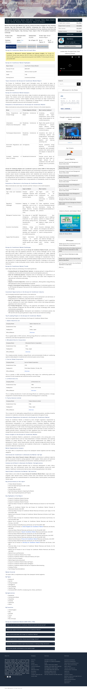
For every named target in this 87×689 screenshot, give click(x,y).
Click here (32, 332)
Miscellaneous (67, 681)
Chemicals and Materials (70, 661)
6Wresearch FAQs (35, 669)
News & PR (44, 3)
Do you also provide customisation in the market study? (21, 648)
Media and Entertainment (70, 679)
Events (63, 3)
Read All (61, 267)
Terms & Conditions (35, 666)
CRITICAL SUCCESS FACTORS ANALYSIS (53, 674)
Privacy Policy (34, 664)
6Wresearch (10, 688)
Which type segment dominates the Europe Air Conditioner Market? (24, 629)
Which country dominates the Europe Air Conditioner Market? (22, 634)
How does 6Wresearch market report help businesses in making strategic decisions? (28, 643)
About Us (20, 3)
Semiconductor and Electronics (71, 663)
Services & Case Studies (34, 3)
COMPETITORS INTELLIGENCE (51, 664)
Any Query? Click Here (70, 46)
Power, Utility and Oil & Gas (70, 664)
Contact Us (79, 3)
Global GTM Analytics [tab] (42, 46)
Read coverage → (70, 108)
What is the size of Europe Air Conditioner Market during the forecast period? (26, 625)
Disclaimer (33, 671)
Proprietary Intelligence (54, 3)
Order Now (70, 34)
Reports (25, 3)
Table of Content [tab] (22, 46)
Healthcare (66, 671)
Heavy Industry (67, 666)
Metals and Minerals (69, 677)
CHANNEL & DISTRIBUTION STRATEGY (53, 666)
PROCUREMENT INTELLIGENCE (51, 668)
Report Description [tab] (11, 46)
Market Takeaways (71, 3)
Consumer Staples (68, 674)
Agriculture (67, 682)
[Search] (78, 84)
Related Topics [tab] (32, 46)
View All (70, 142)
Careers (33, 663)
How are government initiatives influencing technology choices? (23, 639)
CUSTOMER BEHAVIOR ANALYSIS (52, 669)
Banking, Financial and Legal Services (73, 676)
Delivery (33, 668)
